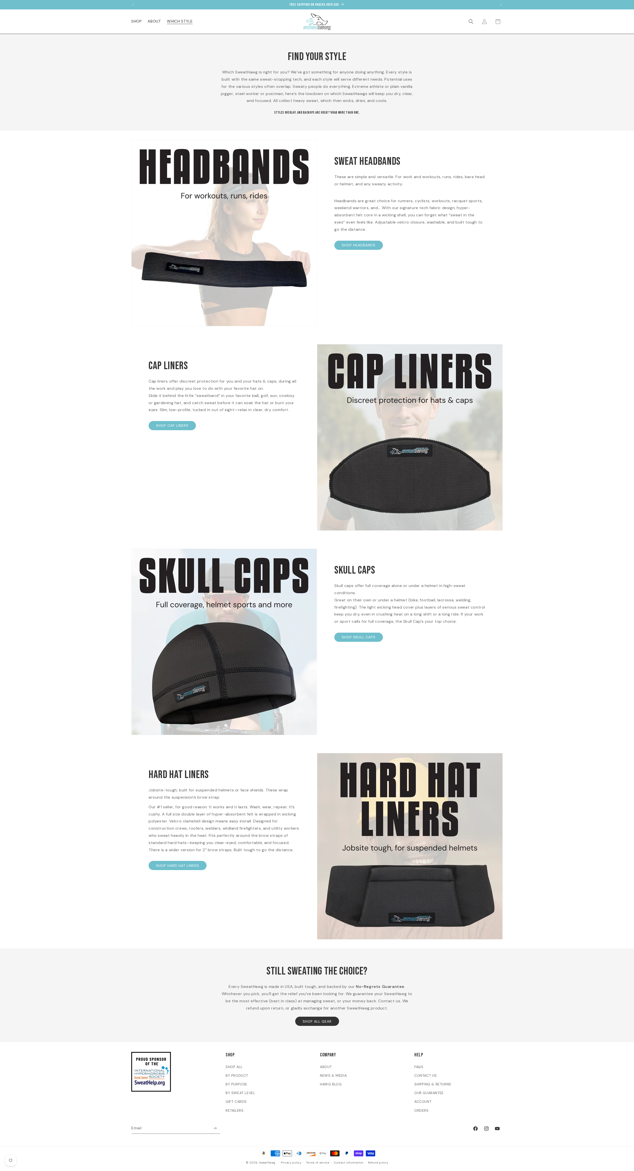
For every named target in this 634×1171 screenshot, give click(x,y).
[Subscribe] (214, 1128)
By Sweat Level (240, 1093)
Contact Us (425, 1075)
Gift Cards (236, 1101)
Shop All (234, 1067)
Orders (421, 1110)
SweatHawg (267, 1162)
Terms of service (317, 1162)
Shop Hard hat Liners (177, 865)
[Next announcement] (501, 4)
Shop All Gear (317, 1021)
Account (422, 1101)
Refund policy (378, 1162)
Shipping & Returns (432, 1084)
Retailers (234, 1110)
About (326, 1067)
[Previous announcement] (133, 4)
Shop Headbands (358, 245)
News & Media (333, 1075)
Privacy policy (291, 1162)
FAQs (418, 1067)
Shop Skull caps (358, 637)
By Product (237, 1075)
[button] (136, 21)
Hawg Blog (331, 1084)
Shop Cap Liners (172, 425)
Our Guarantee (429, 1093)
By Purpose (236, 1084)
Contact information (348, 1162)
